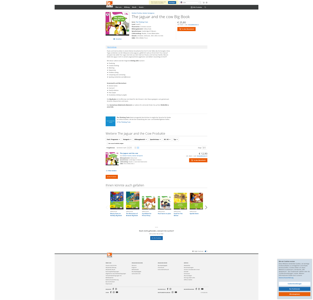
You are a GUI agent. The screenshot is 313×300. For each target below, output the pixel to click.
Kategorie (126, 139)
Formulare (187, 273)
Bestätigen (172, 2)
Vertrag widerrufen (189, 277)
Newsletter (187, 265)
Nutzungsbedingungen (112, 271)
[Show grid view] (135, 147)
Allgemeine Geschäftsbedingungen (116, 273)
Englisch (134, 267)
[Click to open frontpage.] (109, 4)
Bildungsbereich (139, 139)
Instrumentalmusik (163, 269)
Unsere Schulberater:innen (192, 269)
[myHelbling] (206, 2)
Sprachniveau (154, 139)
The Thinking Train (142, 22)
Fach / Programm (112, 139)
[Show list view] (138, 147)
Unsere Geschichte (111, 265)
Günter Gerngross (148, 13)
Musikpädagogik (136, 271)
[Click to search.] (205, 7)
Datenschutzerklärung (286, 278)
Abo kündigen (188, 275)
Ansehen (119, 39)
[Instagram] (116, 289)
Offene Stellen (188, 279)
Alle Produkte (197, 7)
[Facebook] (113, 289)
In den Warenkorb (188, 29)
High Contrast (198, 251)
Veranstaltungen (189, 267)
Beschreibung (111, 47)
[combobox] (190, 2)
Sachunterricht (136, 273)
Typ (175, 139)
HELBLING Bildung (111, 267)
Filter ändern (112, 171)
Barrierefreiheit (110, 282)
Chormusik (161, 267)
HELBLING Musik (110, 269)
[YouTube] (202, 289)
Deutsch (134, 265)
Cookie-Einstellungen (295, 284)
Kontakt (186, 271)
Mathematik (135, 269)
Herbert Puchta (137, 13)
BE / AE (166, 139)
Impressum (109, 284)
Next (206, 205)
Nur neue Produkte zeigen (116, 143)
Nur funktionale (294, 289)
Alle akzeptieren (294, 294)
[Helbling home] (109, 255)
